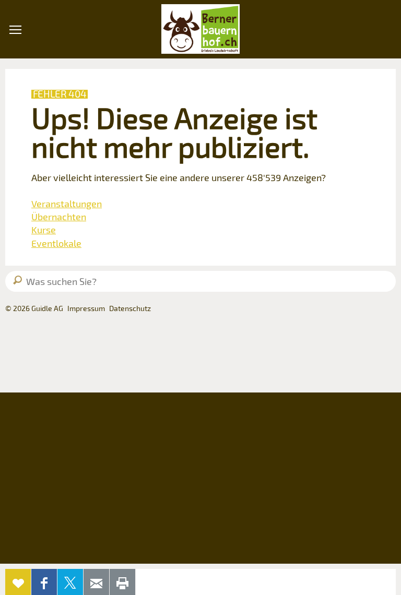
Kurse (43, 229)
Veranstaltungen (66, 203)
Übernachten (58, 216)
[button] (15, 88)
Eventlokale (56, 243)
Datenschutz (130, 308)
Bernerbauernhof (200, 29)
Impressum (86, 308)
